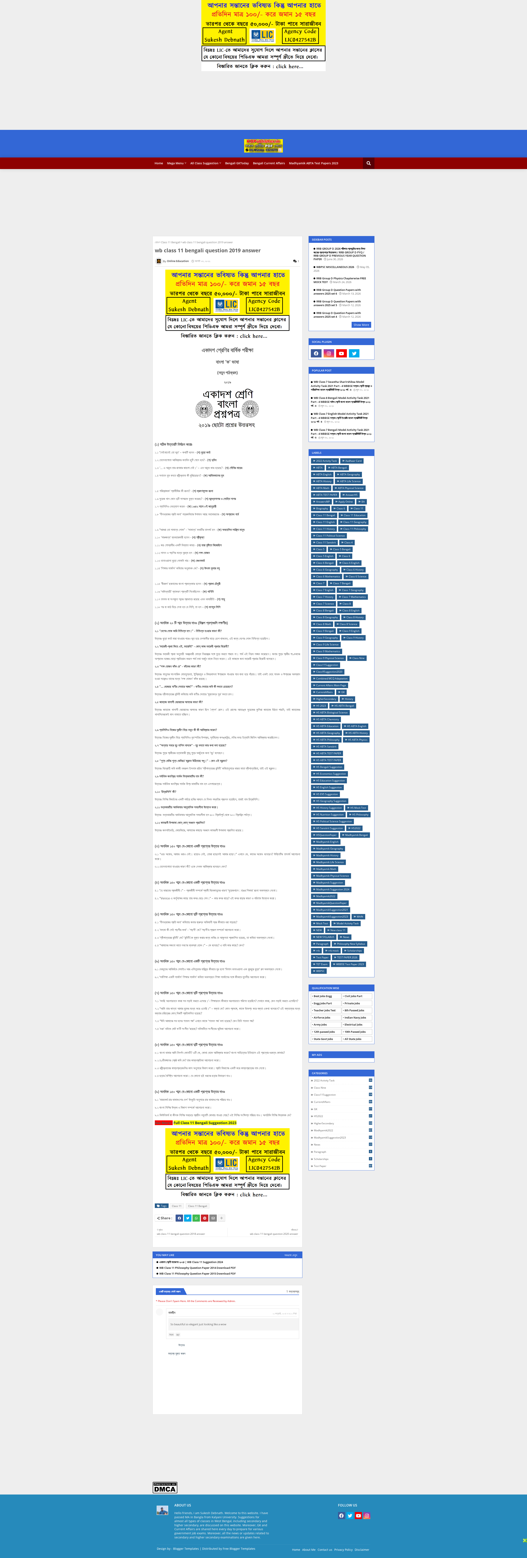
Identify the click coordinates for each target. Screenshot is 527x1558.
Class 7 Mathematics (354, 597)
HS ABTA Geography (328, 733)
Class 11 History (325, 529)
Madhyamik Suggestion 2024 (332, 889)
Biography (322, 508)
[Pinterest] (204, 1218)
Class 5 (320, 549)
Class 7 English (324, 590)
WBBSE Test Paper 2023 (350, 964)
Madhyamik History (327, 855)
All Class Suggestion (204, 163)
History (349, 699)
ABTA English (323, 474)
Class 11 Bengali (170, 242)
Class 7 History (324, 597)
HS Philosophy (360, 814)
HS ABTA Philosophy (327, 739)
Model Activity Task (348, 923)
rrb (318, 950)
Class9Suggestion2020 (329, 671)
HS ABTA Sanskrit (326, 746)
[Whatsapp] (196, 1218)
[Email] (213, 1218)
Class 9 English (350, 631)
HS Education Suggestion (330, 780)
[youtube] (341, 353)
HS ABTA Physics (357, 739)
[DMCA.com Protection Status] (165, 1492)
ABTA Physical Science (351, 488)
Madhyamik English (327, 842)
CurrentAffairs (324, 692)
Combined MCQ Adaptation (331, 678)
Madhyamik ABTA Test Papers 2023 (313, 163)
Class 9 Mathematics (328, 651)
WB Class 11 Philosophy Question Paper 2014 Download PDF (197, 1268)
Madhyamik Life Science (330, 862)
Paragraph (322, 944)
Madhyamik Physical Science (332, 876)
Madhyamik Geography (329, 848)
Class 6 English (350, 563)
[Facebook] (179, 1218)
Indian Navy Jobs (355, 1017)
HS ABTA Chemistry (327, 719)
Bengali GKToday (237, 163)
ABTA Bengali (339, 467)
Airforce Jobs (322, 1017)
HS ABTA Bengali (344, 705)
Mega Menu (175, 163)
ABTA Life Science (350, 481)
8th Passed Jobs (354, 1010)
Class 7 (320, 583)
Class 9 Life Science (327, 644)
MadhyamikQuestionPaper (331, 903)
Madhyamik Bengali (356, 835)
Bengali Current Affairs (269, 163)
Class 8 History (355, 617)
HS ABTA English (356, 726)
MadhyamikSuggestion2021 (332, 910)
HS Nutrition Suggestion (330, 814)
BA (363, 501)
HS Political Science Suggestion (334, 821)
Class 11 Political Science (330, 535)
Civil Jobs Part (353, 996)
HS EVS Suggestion (327, 794)
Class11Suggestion (327, 665)
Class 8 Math (323, 624)
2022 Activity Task (326, 461)
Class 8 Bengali (325, 610)
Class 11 (177, 1206)
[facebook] (316, 353)
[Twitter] (187, 1218)
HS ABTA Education (327, 726)
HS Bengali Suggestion (329, 767)
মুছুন (177, 1334)
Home (159, 163)
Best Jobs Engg (323, 996)
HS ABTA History (358, 733)
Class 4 (348, 542)
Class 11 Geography (354, 522)
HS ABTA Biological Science (332, 712)
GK (343, 692)
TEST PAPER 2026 (347, 957)
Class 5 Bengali (342, 549)
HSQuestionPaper (326, 835)
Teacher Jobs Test (325, 1010)
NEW (319, 930)
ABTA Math (322, 488)
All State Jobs (353, 1039)
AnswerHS (352, 495)
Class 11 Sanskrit (326, 542)
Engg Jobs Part (323, 1003)
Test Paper (322, 957)
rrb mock (333, 950)
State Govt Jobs (323, 1039)
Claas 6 (341, 508)
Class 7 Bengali (342, 583)
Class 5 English (324, 556)
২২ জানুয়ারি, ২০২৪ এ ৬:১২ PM (285, 1313)
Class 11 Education (354, 515)
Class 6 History (355, 569)
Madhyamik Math (326, 869)
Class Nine (358, 658)
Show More (361, 325)
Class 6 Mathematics (328, 576)
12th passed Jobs (324, 1032)
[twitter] (354, 353)
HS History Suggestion (329, 808)
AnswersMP (323, 501)
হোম (157, 242)
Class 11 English (325, 522)
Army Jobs (320, 1024)
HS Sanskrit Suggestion (329, 828)
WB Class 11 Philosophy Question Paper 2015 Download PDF (197, 1273)
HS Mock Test (358, 808)
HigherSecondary (326, 699)
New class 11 (337, 930)
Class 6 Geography (327, 569)
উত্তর (171, 1334)
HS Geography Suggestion (331, 801)
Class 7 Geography (353, 590)
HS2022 (355, 828)
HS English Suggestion (329, 787)
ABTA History (323, 481)
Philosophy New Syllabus (351, 944)
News (346, 937)
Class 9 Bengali (325, 631)
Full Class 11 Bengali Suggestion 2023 (205, 1122)
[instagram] (329, 353)
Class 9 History (355, 637)
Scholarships (354, 950)
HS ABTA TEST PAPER (328, 753)
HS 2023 (321, 705)
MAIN (360, 916)
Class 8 (347, 603)
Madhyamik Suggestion (329, 882)
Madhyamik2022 (325, 896)
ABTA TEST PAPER (326, 495)
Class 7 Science (325, 603)
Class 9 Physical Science (330, 658)
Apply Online (345, 501)
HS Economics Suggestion (331, 773)
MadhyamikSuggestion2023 (332, 916)
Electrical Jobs (353, 1024)
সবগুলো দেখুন (290, 1255)
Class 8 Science (348, 624)
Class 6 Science (357, 576)
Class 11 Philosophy (354, 529)
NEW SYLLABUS (325, 937)
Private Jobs (352, 1003)
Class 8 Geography (327, 617)
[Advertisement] (123, 101)
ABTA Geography (350, 474)
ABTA (319, 467)
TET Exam (322, 964)
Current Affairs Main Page (331, 685)
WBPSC (320, 971)
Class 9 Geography (327, 637)
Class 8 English (350, 610)
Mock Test (322, 923)
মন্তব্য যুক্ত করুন (176, 1353)
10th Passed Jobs (355, 1032)
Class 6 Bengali (325, 563)
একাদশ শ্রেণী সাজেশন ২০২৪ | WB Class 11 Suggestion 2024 (191, 1262)
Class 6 (346, 556)
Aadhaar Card (353, 461)
